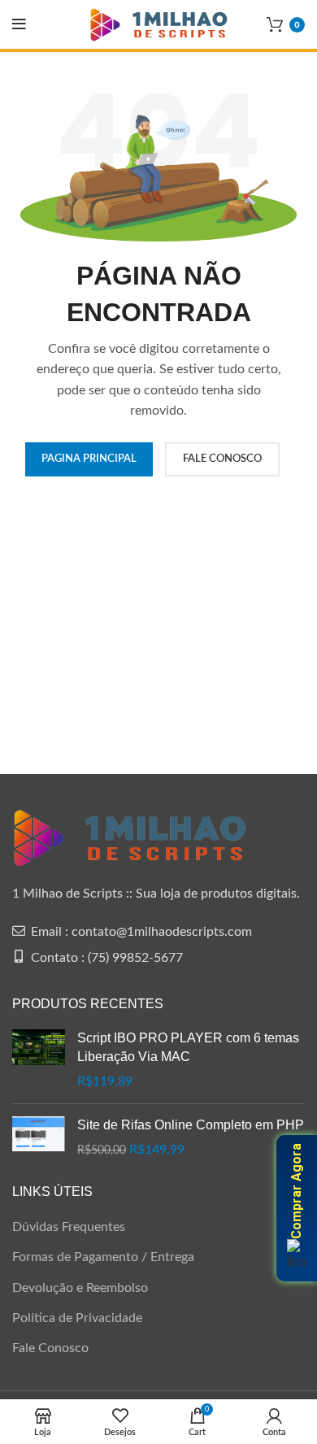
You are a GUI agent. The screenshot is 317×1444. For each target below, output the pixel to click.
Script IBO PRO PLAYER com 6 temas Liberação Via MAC (188, 1047)
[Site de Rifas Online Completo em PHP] (38, 1137)
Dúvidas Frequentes (68, 1226)
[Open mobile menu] (19, 24)
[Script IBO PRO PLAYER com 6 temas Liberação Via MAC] (38, 1059)
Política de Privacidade (77, 1317)
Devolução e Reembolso (80, 1287)
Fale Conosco (50, 1348)
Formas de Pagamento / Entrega (103, 1257)
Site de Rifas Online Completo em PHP (190, 1125)
